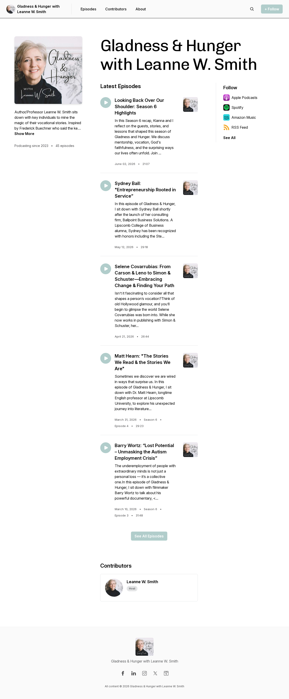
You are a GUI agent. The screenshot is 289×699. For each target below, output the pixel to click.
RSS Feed (239, 127)
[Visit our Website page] (166, 673)
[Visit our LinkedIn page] (133, 673)
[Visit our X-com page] (155, 673)
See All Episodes (149, 536)
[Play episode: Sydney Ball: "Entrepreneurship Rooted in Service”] (105, 185)
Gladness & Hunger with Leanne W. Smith (38, 9)
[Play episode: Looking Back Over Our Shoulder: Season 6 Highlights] (105, 102)
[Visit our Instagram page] (144, 673)
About (140, 9)
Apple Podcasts (244, 97)
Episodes (88, 9)
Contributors (115, 9)
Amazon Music (243, 117)
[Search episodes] (252, 9)
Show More (24, 133)
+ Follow (272, 9)
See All (229, 137)
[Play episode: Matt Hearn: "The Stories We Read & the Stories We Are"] (105, 358)
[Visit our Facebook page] (123, 673)
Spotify (237, 107)
